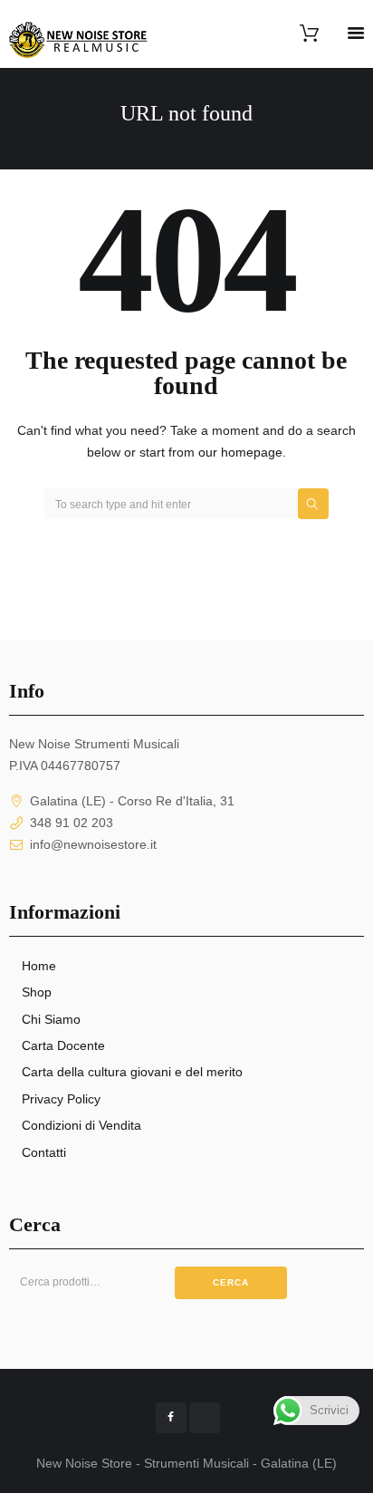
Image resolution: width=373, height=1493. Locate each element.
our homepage (240, 452)
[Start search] (313, 503)
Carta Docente (63, 1045)
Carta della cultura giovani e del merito (132, 1071)
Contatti (44, 1152)
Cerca (231, 1282)
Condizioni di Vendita (81, 1125)
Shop (37, 992)
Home (39, 965)
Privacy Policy (61, 1099)
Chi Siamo (51, 1019)
